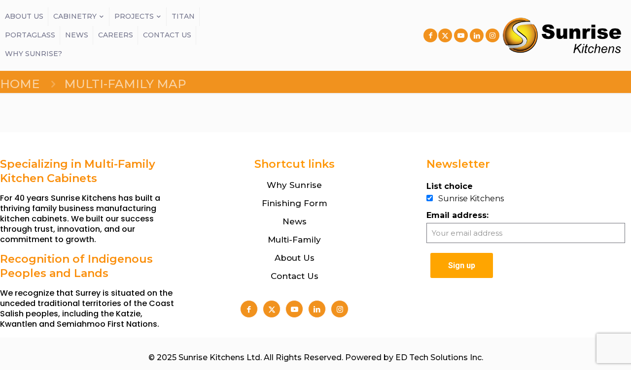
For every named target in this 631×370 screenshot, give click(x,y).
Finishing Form (294, 203)
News (294, 221)
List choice (449, 186)
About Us (295, 258)
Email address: (457, 215)
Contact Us (294, 276)
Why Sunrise (294, 185)
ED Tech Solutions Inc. (439, 357)
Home (19, 84)
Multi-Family (294, 240)
